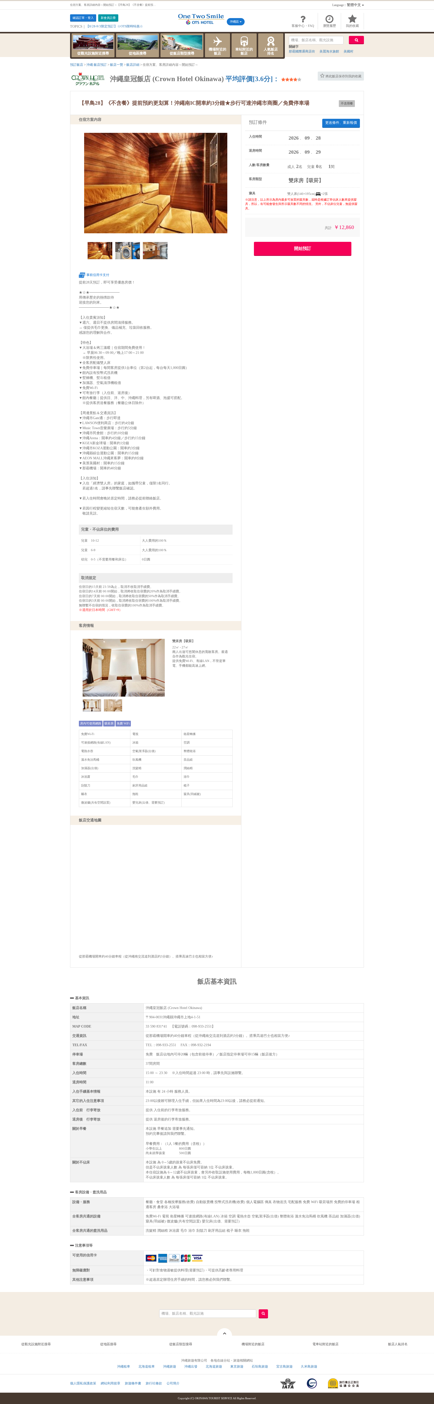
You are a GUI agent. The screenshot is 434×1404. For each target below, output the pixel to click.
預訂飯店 (76, 65)
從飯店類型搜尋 (182, 53)
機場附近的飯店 (217, 51)
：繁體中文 (347, 5)
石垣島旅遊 (260, 1366)
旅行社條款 (154, 1383)
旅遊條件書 (133, 1383)
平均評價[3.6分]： (253, 79)
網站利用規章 (110, 1383)
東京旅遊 (236, 1366)
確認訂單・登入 (83, 18)
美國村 (348, 51)
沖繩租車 (123, 1366)
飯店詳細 (132, 65)
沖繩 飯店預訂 (96, 65)
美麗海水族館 (329, 51)
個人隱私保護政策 (83, 1383)
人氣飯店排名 (271, 51)
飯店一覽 (116, 65)
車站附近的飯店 (244, 51)
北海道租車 (146, 1366)
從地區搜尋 (137, 53)
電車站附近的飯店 (325, 1344)
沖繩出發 (190, 1366)
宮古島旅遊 (284, 1366)
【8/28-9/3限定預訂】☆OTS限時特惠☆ (114, 26)
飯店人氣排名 (398, 1344)
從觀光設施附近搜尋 (93, 53)
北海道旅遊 (214, 1366)
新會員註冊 (108, 18)
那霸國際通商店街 (302, 51)
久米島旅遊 (309, 1366)
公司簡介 (173, 1383)
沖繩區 (235, 21)
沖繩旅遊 (169, 1366)
